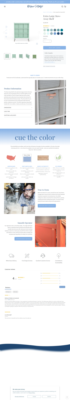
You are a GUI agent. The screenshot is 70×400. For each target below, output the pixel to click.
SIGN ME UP (48, 211)
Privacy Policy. (32, 392)
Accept (34, 396)
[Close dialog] (60, 184)
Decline (49, 396)
